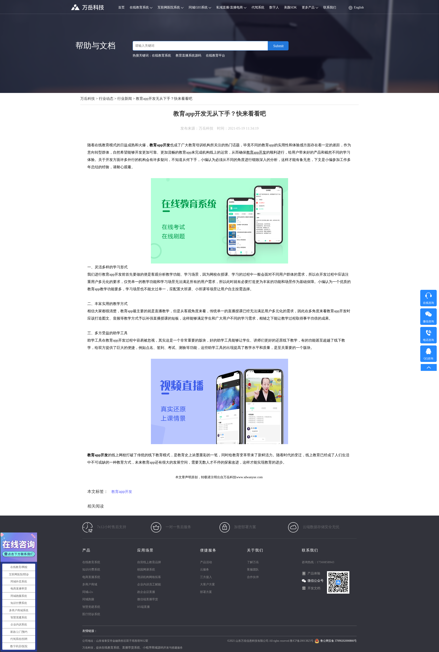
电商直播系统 (91, 577)
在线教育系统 (140, 7)
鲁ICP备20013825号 (301, 640)
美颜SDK (290, 7)
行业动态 (106, 99)
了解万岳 (253, 562)
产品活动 (206, 562)
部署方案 (206, 592)
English (359, 7)
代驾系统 (258, 7)
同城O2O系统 (199, 7)
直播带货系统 (131, 647)
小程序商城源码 (153, 647)
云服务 (204, 569)
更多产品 (309, 7)
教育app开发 (256, 152)
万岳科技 (87, 99)
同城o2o (87, 592)
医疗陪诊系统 (91, 614)
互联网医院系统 (169, 7)
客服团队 (253, 569)
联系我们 (329, 7)
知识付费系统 (91, 569)
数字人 (274, 7)
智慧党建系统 (91, 607)
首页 (121, 7)
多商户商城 (89, 584)
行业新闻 (124, 99)
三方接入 (206, 577)
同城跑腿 (88, 599)
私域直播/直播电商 (230, 7)
